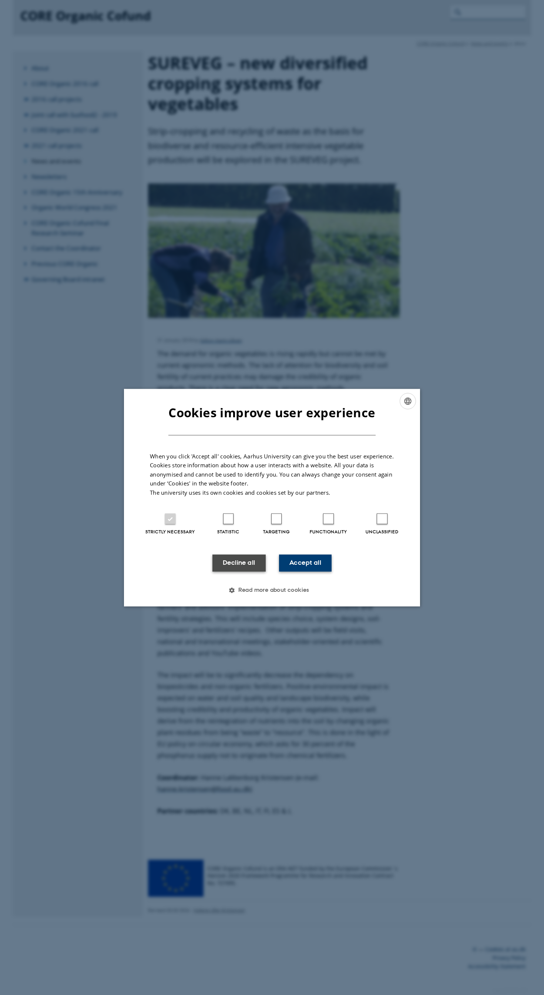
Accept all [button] (305, 563)
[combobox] (408, 401)
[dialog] (272, 497)
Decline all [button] (239, 563)
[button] (272, 590)
